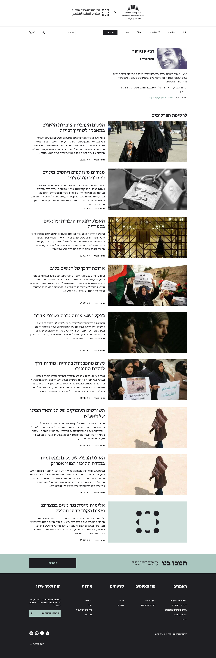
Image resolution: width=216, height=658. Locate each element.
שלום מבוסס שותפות (176, 610)
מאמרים (171, 32)
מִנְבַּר (184, 619)
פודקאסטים (155, 32)
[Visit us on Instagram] (36, 634)
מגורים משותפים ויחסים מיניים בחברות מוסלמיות (73, 175)
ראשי (184, 32)
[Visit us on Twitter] (47, 634)
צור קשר (88, 614)
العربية (32, 32)
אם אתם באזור (179, 614)
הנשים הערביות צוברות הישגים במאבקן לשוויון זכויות (73, 128)
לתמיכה (53, 563)
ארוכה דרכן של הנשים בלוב (77, 268)
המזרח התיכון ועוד (177, 600)
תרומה (110, 32)
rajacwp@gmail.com (161, 97)
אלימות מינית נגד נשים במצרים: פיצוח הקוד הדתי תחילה (72, 508)
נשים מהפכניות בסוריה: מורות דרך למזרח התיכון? (70, 366)
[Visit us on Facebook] (41, 634)
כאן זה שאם (149, 600)
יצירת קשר (160, 634)
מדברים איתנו (148, 605)
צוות (90, 605)
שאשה (120, 605)
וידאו (139, 32)
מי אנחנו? (87, 600)
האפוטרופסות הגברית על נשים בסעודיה (74, 224)
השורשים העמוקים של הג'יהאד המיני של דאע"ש (67, 413)
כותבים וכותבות (84, 610)
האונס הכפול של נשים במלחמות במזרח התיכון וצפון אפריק (73, 461)
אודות (127, 32)
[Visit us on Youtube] (31, 634)
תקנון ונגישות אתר (177, 634)
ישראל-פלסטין (179, 605)
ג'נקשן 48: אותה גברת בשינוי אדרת (69, 316)
